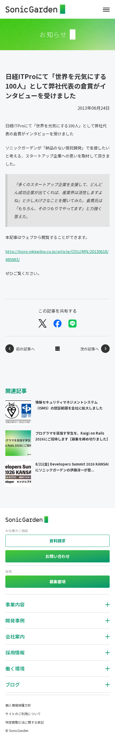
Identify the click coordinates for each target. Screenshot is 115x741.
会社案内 (15, 636)
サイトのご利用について (23, 713)
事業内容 (15, 604)
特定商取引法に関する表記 (24, 722)
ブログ (12, 684)
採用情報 (15, 652)
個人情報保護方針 (18, 705)
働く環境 (15, 668)
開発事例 (15, 620)
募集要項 (57, 581)
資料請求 (57, 540)
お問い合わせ (57, 556)
